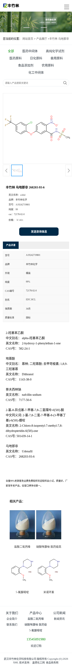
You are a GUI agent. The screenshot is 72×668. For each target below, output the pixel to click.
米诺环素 (48, 592)
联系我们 (12, 624)
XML (16, 662)
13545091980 (36, 639)
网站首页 (27, 38)
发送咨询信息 (39, 231)
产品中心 (36, 613)
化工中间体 (36, 72)
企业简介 (12, 618)
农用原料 (48, 65)
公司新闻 (59, 613)
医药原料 (15, 58)
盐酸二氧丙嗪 (22, 546)
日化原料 (36, 58)
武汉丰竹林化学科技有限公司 (20, 658)
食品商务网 (52, 662)
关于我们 (12, 613)
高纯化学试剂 (55, 51)
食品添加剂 (25, 65)
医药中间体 (30, 51)
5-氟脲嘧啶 (22, 592)
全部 (11, 51)
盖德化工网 (38, 662)
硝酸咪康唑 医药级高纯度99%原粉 (36, 625)
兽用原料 (56, 58)
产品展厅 (41, 38)
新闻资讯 (59, 618)
